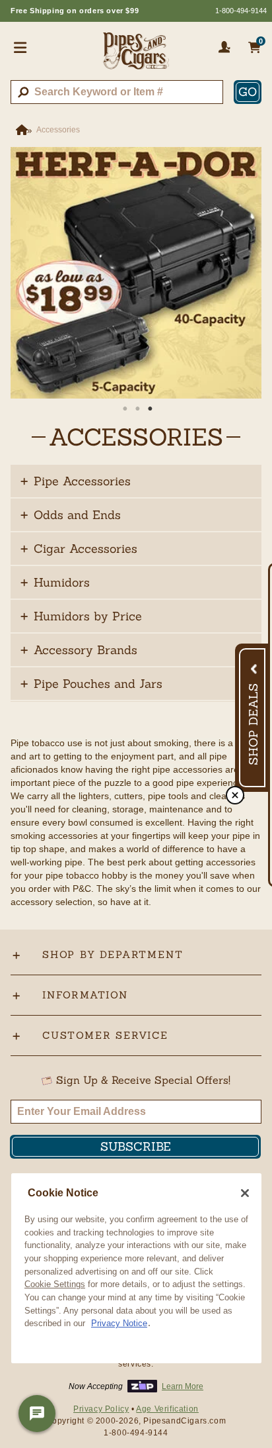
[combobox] (117, 92)
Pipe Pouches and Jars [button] (98, 683)
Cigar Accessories (85, 548)
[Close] (244, 1193)
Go (247, 91)
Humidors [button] (62, 582)
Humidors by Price (88, 616)
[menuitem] (136, 481)
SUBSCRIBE (135, 1146)
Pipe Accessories (82, 481)
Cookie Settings (54, 1284)
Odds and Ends (77, 514)
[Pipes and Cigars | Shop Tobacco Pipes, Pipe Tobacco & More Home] (136, 56)
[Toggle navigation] (20, 47)
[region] (136, 1268)
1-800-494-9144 (241, 11)
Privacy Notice (119, 1323)
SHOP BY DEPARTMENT (112, 954)
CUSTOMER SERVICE (105, 1035)
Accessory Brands (85, 649)
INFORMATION (85, 995)
